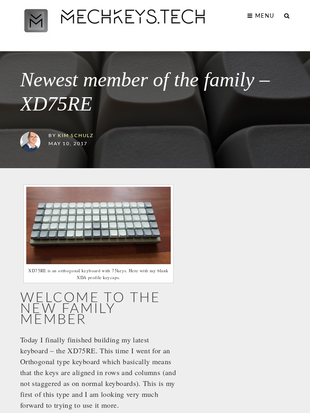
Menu (263, 16)
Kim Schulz (76, 135)
